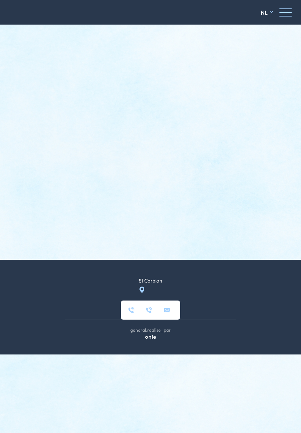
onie (150, 336)
